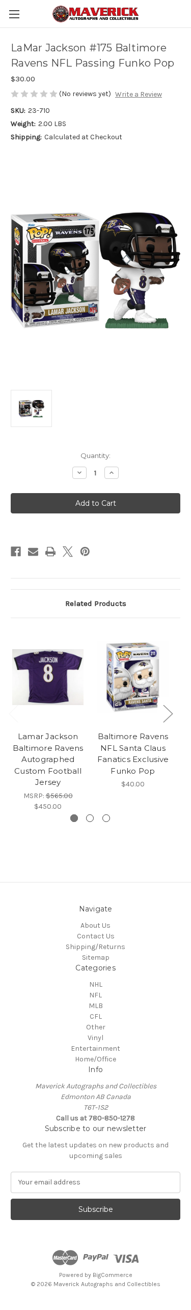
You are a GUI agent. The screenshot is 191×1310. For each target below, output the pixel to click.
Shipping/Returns (95, 946)
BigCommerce (112, 1274)
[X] (68, 551)
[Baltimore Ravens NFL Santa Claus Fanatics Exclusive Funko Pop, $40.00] (133, 677)
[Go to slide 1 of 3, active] (74, 818)
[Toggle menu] (14, 14)
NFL (95, 995)
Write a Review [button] (138, 94)
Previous (13, 713)
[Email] (33, 551)
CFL (96, 1016)
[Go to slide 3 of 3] (106, 818)
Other (95, 1027)
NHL (95, 984)
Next (167, 713)
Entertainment (95, 1048)
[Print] (50, 551)
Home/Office (95, 1059)
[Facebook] (16, 551)
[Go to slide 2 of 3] (90, 818)
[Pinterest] (85, 551)
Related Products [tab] (95, 603)
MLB (96, 1005)
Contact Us (96, 936)
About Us (95, 925)
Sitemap (96, 957)
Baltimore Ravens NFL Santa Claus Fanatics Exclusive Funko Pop (133, 754)
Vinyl (95, 1037)
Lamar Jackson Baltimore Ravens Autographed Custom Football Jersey (48, 759)
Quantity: (95, 455)
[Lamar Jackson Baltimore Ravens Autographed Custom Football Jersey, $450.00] (48, 677)
